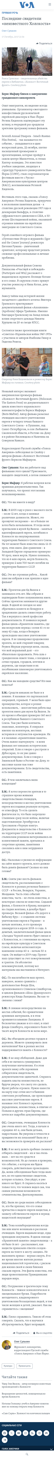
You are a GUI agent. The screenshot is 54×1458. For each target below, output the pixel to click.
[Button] (44, 44)
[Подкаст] (39, 1433)
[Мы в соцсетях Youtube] (18, 1433)
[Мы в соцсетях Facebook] (5, 1433)
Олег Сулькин (9, 31)
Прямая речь (10, 13)
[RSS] (32, 1433)
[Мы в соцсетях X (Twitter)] (11, 1433)
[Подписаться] (46, 1433)
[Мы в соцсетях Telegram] (5, 1440)
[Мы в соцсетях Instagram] (25, 1433)
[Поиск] (27, 1454)
